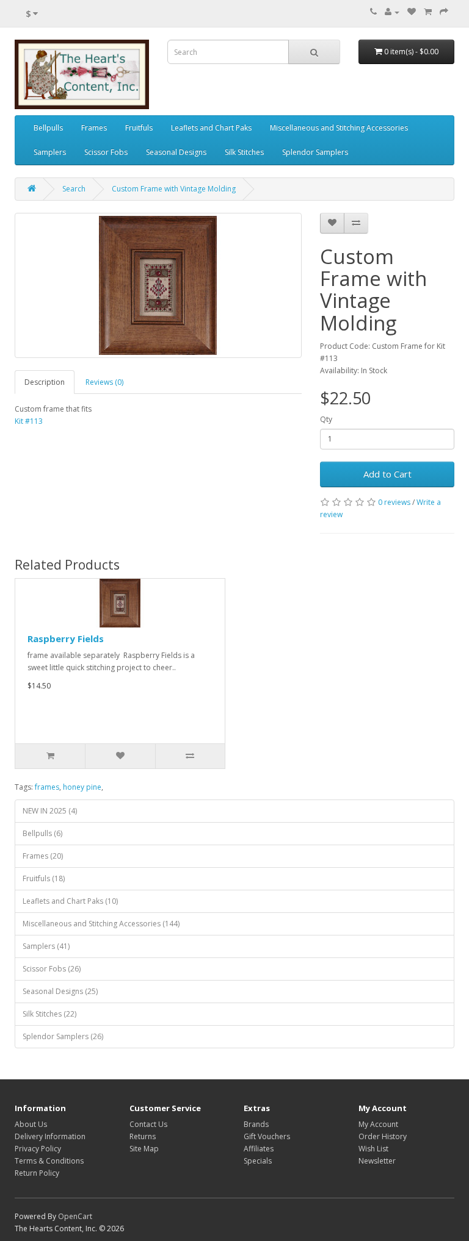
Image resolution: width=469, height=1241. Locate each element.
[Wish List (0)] (411, 12)
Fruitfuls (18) (44, 878)
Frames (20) (43, 856)
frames (47, 787)
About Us (31, 1124)
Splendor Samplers (315, 152)
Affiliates (259, 1148)
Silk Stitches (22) (49, 1014)
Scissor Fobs (106, 152)
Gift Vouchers (267, 1136)
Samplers (50, 152)
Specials (258, 1161)
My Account (378, 1124)
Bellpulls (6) (42, 833)
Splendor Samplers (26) (63, 1036)
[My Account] (392, 12)
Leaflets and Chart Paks (211, 128)
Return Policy (37, 1173)
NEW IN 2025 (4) (50, 811)
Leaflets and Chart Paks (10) (70, 901)
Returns (142, 1136)
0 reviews (394, 502)
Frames (94, 128)
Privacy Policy (38, 1148)
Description (44, 382)
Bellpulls (48, 128)
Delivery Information (50, 1136)
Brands (256, 1124)
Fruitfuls (139, 128)
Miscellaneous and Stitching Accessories (339, 128)
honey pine (82, 787)
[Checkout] (444, 12)
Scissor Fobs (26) (52, 969)
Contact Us (148, 1124)
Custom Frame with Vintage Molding (174, 189)
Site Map (144, 1148)
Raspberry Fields (65, 638)
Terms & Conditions (49, 1161)
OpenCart (75, 1216)
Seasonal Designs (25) (60, 991)
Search (73, 189)
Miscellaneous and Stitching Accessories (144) (101, 923)
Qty (326, 419)
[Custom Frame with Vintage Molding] (158, 285)
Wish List (373, 1148)
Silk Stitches (244, 152)
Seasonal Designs (176, 152)
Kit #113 (29, 421)
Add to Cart (387, 474)
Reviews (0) (104, 382)
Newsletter (377, 1161)
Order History (382, 1136)
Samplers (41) (46, 946)
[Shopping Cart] (428, 12)
